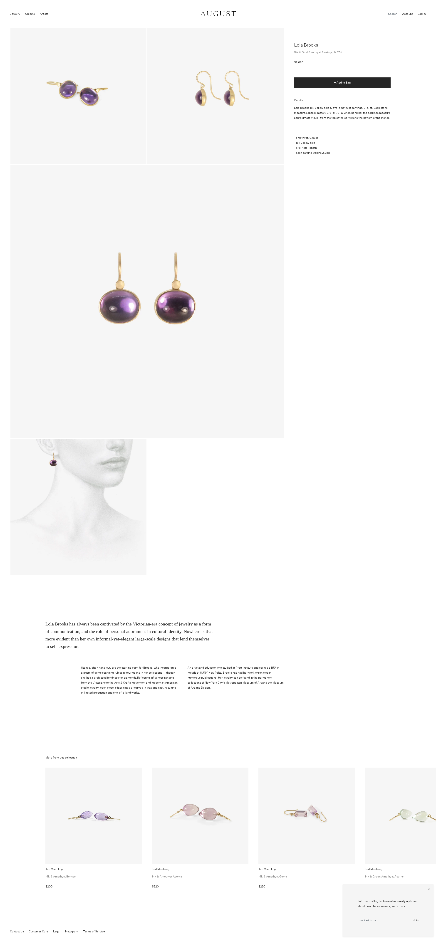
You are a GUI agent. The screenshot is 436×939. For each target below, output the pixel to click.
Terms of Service (94, 931)
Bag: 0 (422, 14)
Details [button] (298, 100)
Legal (56, 931)
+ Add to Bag (342, 82)
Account (407, 14)
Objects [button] (30, 14)
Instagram (71, 931)
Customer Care (38, 931)
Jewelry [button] (15, 14)
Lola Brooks (306, 44)
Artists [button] (44, 14)
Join (416, 920)
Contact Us (17, 931)
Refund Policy (118, 931)
